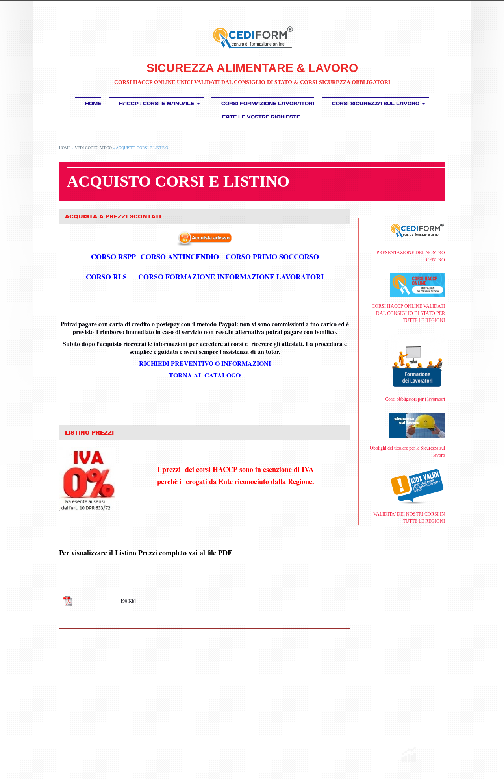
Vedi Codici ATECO (93, 148)
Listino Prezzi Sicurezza (97, 601)
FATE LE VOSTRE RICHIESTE (261, 117)
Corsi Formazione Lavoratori (267, 103)
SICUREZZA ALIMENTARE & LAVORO (252, 67)
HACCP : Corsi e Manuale (156, 103)
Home (93, 103)
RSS (62, 749)
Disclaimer (173, 749)
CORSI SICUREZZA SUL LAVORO (375, 103)
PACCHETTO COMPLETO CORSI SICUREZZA (204, 301)
